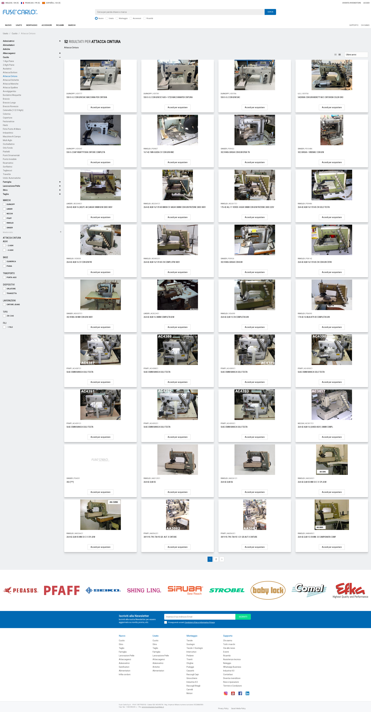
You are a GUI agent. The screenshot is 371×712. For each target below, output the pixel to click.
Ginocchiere (192, 678)
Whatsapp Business (232, 667)
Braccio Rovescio (10, 106)
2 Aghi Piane (8, 65)
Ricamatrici (8, 163)
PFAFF (9, 218)
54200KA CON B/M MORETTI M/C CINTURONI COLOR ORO (320, 97)
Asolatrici (7, 69)
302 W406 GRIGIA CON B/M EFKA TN (235, 152)
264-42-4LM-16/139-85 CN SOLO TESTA (314, 207)
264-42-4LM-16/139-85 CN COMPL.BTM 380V (162, 262)
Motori (189, 693)
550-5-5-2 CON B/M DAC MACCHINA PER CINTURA (87, 97)
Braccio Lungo (9, 102)
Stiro (5, 190)
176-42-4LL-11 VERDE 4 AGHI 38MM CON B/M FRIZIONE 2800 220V (247, 207)
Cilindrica (11, 261)
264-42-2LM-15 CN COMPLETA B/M (235, 317)
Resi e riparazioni (231, 682)
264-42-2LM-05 (150, 482)
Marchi (72, 25)
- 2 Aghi (9, 246)
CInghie (190, 663)
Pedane (190, 655)
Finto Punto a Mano (12, 129)
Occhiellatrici (8, 144)
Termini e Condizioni (232, 686)
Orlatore (11, 289)
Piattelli (6, 151)
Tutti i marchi (229, 644)
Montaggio (123, 18)
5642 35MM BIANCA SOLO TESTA (80, 372)
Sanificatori (124, 667)
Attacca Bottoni (10, 72)
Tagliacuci (7, 170)
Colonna (6, 114)
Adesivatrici (8, 41)
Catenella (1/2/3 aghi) (13, 110)
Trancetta (11, 293)
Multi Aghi (7, 140)
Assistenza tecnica (232, 659)
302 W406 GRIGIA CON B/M (231, 262)
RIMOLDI (9, 223)
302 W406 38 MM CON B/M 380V (80, 317)
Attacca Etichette (11, 80)
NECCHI (9, 214)
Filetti (5, 125)
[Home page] (20, 12)
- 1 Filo (9, 327)
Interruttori (191, 652)
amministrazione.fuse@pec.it (153, 707)
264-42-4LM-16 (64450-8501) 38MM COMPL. (315, 427)
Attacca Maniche (10, 84)
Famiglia (7, 182)
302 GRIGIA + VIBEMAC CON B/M (311, 152)
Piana (9, 266)
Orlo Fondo (8, 148)
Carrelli (190, 689)
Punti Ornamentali (11, 155)
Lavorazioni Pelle (126, 655)
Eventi (226, 652)
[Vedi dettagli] (100, 75)
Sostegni (191, 644)
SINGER (9, 228)
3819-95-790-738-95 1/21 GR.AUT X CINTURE (239, 537)
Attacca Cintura (10, 76)
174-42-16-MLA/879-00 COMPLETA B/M (314, 317)
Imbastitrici (8, 133)
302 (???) (70, 482)
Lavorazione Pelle (11, 186)
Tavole (190, 640)
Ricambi (149, 18)
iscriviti (243, 617)
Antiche (6, 49)
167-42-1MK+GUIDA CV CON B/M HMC (159, 152)
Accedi (366, 3)
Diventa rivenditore (351, 3)
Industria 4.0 (192, 682)
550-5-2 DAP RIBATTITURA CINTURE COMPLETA (86, 152)
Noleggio (227, 663)
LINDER (9, 209)
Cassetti (190, 671)
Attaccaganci (9, 53)
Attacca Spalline (10, 87)
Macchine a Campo (12, 136)
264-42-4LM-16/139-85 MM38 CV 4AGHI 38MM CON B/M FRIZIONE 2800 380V (175, 207)
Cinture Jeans (13, 305)
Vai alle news (229, 648)
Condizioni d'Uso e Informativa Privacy (199, 622)
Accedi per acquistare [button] (100, 107)
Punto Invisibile (10, 159)
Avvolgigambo (9, 91)
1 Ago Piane (8, 61)
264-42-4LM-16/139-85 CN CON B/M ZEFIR (315, 262)
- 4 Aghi (9, 250)
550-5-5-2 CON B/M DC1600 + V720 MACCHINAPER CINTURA (168, 97)
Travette (7, 174)
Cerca (270, 12)
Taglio (6, 194)
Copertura (7, 118)
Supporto (353, 25)
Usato (111, 18)
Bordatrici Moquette (12, 95)
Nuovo (100, 18)
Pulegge (190, 667)
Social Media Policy (238, 709)
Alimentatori (9, 45)
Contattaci (228, 674)
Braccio (6, 99)
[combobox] (185, 12)
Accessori (136, 18)
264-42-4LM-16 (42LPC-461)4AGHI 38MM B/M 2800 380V (89, 207)
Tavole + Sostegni (195, 648)
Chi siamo (365, 25)
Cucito (15, 33)
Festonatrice (8, 121)
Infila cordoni (124, 674)
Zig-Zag (10, 316)
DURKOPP (10, 204)
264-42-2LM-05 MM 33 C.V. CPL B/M (312, 482)
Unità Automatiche (12, 178)
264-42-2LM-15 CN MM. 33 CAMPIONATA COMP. (317, 537)
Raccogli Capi (193, 674)
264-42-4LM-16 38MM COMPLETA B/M (159, 317)
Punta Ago (11, 277)
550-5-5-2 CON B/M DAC (230, 97)
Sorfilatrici (7, 167)
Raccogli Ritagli (193, 686)
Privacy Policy (223, 709)
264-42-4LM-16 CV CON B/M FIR (79, 262)
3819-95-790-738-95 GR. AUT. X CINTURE (160, 537)
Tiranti (189, 659)
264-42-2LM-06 (227, 482)
